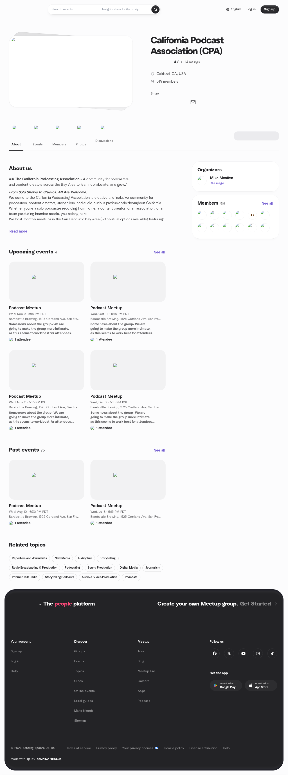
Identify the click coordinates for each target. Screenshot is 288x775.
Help (14, 671)
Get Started (255, 604)
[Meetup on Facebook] (215, 653)
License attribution (203, 748)
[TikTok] (272, 653)
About (142, 651)
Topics (79, 671)
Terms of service (78, 748)
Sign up (16, 651)
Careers (143, 681)
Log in (15, 661)
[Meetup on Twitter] (229, 653)
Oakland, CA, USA (171, 74)
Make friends (84, 710)
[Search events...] (155, 9)
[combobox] (125, 9)
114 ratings (191, 62)
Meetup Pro (146, 671)
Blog (141, 661)
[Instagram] (258, 653)
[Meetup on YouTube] (243, 653)
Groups (79, 651)
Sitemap (80, 720)
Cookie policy (174, 748)
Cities (78, 681)
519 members (167, 81)
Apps (142, 691)
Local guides (83, 701)
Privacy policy (106, 748)
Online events (84, 691)
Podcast (144, 701)
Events (79, 661)
